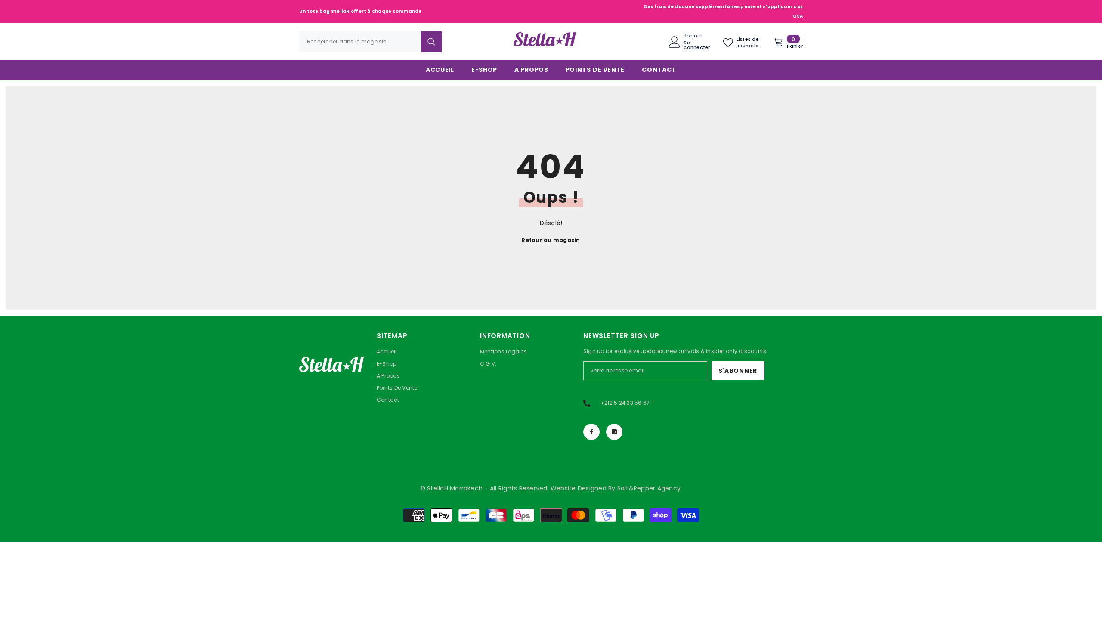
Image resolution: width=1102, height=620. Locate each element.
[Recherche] (370, 41)
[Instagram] (614, 432)
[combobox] (360, 41)
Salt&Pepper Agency (649, 488)
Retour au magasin (551, 240)
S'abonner (737, 370)
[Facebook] (591, 432)
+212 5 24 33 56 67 (625, 402)
